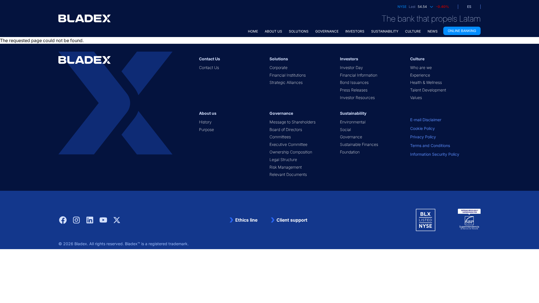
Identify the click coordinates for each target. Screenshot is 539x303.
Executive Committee (288, 144)
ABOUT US (273, 31)
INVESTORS (354, 31)
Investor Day (351, 67)
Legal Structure (283, 159)
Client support (292, 220)
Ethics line (246, 220)
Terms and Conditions (430, 145)
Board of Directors (286, 129)
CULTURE (413, 31)
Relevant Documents (288, 174)
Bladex (80, 243)
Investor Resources (357, 97)
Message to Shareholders (293, 122)
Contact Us (209, 67)
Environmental (353, 122)
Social (345, 129)
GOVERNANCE (327, 31)
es (469, 6)
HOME (253, 31)
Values (416, 97)
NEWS (433, 31)
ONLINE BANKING (462, 31)
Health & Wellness (426, 82)
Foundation (350, 152)
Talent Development (428, 90)
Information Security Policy (434, 154)
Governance (351, 136)
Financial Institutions (288, 75)
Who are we (421, 67)
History (205, 122)
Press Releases (353, 90)
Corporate (278, 67)
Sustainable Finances (359, 144)
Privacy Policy (423, 136)
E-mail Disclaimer (425, 119)
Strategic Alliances (286, 82)
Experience (420, 75)
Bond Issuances (354, 82)
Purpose (206, 129)
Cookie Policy (422, 128)
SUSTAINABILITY (384, 31)
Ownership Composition (291, 152)
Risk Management (286, 167)
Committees (280, 136)
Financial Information (358, 75)
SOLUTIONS (299, 31)
